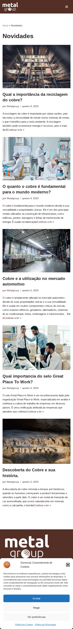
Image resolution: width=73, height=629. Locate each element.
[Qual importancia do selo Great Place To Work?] (36, 347)
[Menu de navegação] (66, 6)
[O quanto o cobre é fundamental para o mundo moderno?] (36, 158)
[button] (68, 564)
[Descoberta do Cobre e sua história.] (36, 441)
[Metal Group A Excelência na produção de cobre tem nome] (10, 6)
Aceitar (36, 598)
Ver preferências (37, 617)
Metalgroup (13, 106)
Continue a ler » (15, 129)
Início (5, 25)
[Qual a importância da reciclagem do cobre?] (36, 66)
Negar (36, 607)
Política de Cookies (24, 624)
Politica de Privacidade (45, 624)
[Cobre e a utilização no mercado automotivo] (36, 250)
